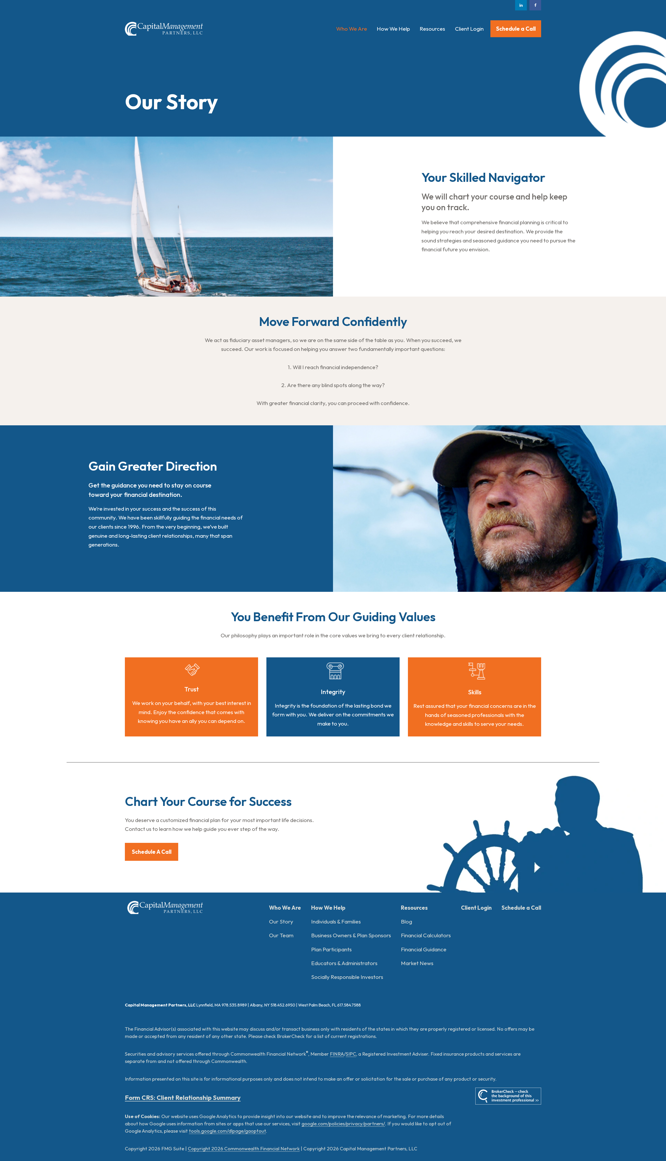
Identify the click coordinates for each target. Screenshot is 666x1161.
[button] (351, 28)
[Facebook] (535, 5)
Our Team (281, 935)
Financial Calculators (426, 935)
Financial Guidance (423, 949)
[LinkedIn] (521, 5)
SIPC (351, 1054)
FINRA (337, 1054)
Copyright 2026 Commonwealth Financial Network (244, 1148)
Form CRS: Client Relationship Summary (183, 1097)
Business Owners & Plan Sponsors (351, 935)
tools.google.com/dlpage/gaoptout (227, 1131)
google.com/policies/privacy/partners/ (343, 1123)
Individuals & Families (336, 921)
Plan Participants (331, 949)
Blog (406, 921)
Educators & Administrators (344, 963)
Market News (417, 963)
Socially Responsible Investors (347, 976)
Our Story (281, 921)
